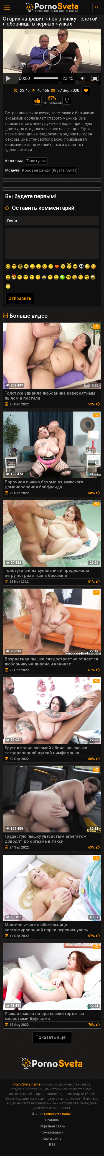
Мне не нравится (66, 100)
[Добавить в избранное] (86, 90)
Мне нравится (37, 100)
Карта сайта (52, 1138)
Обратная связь (52, 1126)
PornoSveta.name (26, 1084)
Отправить (19, 298)
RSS (52, 1145)
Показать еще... (52, 1037)
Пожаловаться (52, 1132)
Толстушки (36, 161)
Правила (52, 1120)
